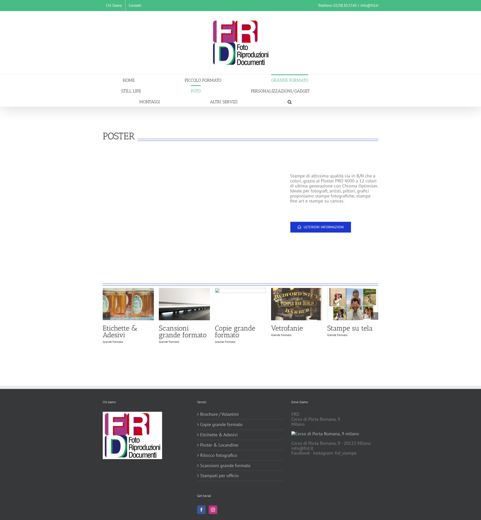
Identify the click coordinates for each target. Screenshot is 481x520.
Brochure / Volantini (219, 414)
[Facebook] (201, 509)
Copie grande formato (235, 331)
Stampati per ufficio (219, 475)
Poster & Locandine (219, 445)
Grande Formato (113, 342)
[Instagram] (213, 509)
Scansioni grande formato (183, 331)
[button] (290, 101)
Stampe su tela (350, 328)
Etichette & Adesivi (120, 331)
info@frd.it (369, 5)
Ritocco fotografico (218, 455)
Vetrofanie (287, 328)
